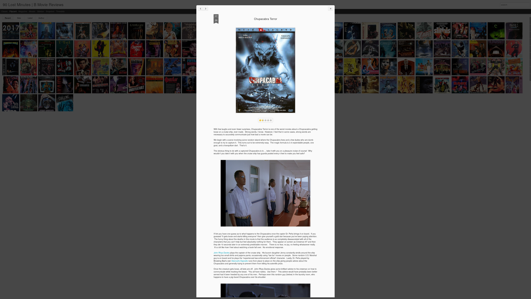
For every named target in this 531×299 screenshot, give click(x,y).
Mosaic (32, 11)
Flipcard (13, 11)
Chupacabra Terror (265, 19)
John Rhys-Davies (222, 252)
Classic (4, 11)
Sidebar (40, 11)
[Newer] (200, 9)
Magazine (23, 11)
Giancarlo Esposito (239, 260)
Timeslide (60, 11)
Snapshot (50, 11)
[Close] (330, 9)
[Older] (205, 9)
